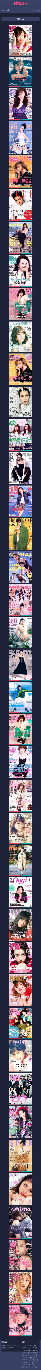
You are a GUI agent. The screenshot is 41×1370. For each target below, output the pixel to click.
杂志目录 (3, 10)
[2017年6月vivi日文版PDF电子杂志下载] (20, 26)
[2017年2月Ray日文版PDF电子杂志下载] (20, 780)
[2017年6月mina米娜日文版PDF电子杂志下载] (20, 58)
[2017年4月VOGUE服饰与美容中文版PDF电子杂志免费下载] (20, 387)
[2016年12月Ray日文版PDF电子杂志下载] (20, 1174)
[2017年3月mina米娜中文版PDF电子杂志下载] (20, 585)
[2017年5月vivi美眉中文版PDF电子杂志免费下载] (20, 156)
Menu (38, 10)
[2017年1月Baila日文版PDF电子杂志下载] (20, 910)
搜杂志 (8, 10)
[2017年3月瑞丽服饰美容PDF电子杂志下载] (20, 683)
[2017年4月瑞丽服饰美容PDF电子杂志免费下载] (20, 486)
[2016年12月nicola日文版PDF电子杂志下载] (20, 1107)
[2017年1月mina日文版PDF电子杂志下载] (20, 1041)
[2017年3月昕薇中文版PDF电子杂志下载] (20, 747)
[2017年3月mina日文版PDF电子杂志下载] (20, 814)
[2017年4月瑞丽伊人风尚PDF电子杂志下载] (20, 256)
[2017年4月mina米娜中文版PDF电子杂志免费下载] (20, 552)
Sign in (33, 10)
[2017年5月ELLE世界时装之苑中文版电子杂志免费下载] (20, 190)
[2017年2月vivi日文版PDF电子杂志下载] (20, 1008)
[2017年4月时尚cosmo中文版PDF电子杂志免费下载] (20, 453)
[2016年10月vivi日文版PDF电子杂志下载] (20, 1306)
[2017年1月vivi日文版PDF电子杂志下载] (20, 1074)
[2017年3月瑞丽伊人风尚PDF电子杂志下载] (20, 618)
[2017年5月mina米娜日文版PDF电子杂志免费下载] (20, 322)
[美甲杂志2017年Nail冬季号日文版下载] (20, 975)
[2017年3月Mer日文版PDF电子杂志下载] (20, 846)
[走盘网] (20, 3)
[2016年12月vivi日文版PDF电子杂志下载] (20, 1241)
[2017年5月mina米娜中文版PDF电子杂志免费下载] (20, 223)
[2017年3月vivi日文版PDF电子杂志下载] (20, 943)
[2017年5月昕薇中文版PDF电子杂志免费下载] (20, 89)
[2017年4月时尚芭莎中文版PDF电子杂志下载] (20, 519)
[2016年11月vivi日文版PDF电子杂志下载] (20, 1272)
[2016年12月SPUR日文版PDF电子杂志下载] (20, 1140)
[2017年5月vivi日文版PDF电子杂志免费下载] (20, 354)
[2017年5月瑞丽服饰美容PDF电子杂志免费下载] (20, 122)
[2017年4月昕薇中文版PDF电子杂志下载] (20, 419)
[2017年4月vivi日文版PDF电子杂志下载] (20, 715)
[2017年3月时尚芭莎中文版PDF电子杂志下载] (20, 650)
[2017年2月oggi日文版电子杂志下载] (20, 878)
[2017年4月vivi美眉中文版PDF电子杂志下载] (20, 289)
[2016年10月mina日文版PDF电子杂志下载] (20, 1338)
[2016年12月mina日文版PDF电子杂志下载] (20, 1207)
